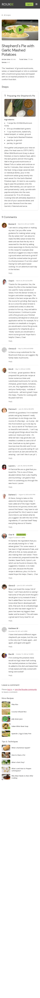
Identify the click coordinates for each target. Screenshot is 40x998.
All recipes (7, 15)
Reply (10, 273)
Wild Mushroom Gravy (18, 153)
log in (9, 689)
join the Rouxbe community (26, 689)
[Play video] (20, 30)
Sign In (29, 4)
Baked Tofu (9, 164)
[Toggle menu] (36, 4)
